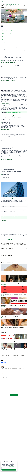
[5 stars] (6, 373)
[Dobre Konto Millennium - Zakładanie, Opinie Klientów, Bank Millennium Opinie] (14, 300)
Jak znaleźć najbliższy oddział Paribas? (7, 30)
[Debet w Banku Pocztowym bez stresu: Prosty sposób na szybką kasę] (7, 336)
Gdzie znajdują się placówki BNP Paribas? (7, 33)
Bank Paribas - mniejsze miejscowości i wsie (8, 39)
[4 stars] (5, 373)
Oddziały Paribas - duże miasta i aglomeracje (8, 36)
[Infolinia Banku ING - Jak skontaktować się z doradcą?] (14, 311)
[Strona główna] (1, 4)
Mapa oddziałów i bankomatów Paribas (7, 42)
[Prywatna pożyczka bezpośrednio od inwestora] (20, 345)
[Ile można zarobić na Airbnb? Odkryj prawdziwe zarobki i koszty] (20, 336)
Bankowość (3, 4)
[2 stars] (2, 373)
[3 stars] (3, 373)
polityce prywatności (11, 466)
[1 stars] (1, 373)
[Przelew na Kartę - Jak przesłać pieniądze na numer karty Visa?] (14, 278)
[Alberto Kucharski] (2, 26)
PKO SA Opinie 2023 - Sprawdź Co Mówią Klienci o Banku (13, 112)
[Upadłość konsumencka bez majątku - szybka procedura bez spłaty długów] (14, 322)
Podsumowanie (4, 44)
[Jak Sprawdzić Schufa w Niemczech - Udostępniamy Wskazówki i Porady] (14, 267)
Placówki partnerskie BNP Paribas (6, 41)
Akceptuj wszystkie (8, 469)
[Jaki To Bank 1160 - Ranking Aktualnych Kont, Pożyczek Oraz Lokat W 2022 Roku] (14, 289)
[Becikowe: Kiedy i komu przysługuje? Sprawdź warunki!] (7, 345)
